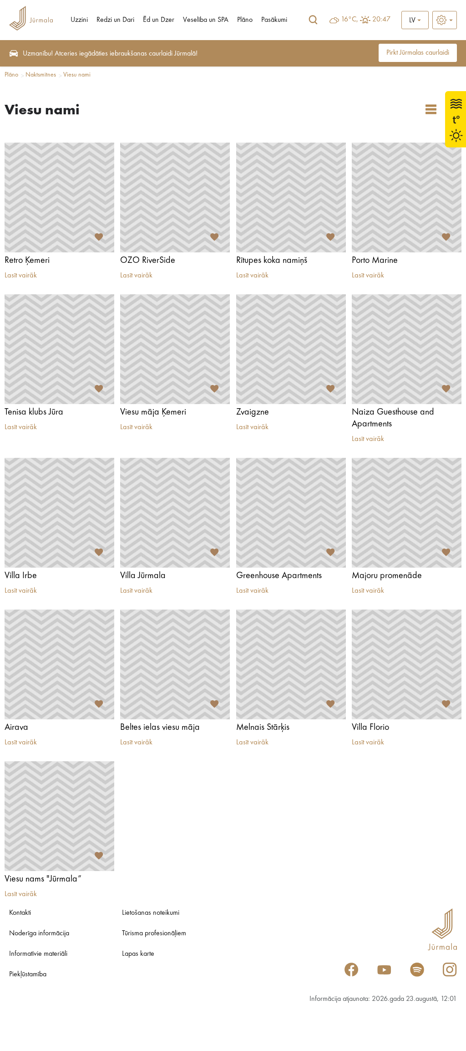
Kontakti (20, 913)
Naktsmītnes (40, 75)
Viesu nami (77, 75)
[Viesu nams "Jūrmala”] (59, 816)
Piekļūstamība (27, 974)
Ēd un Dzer (158, 20)
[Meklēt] (313, 20)
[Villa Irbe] (59, 513)
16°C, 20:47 (365, 19)
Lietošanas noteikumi (150, 913)
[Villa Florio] (406, 664)
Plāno (245, 20)
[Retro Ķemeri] (59, 197)
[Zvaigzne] (291, 349)
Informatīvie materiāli (38, 954)
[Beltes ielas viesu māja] (175, 664)
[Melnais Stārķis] (291, 664)
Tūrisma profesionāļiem (154, 933)
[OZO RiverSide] (175, 197)
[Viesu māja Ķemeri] (175, 349)
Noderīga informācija (39, 933)
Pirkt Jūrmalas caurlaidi (417, 52)
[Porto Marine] (406, 197)
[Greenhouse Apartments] (291, 513)
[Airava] (59, 664)
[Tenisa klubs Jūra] (59, 349)
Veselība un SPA (205, 20)
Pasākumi (274, 20)
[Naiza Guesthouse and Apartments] (406, 349)
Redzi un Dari (115, 20)
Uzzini (79, 20)
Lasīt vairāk (21, 275)
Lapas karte (138, 954)
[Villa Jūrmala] (175, 513)
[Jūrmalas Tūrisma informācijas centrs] (31, 20)
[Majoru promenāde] (406, 513)
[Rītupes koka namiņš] (291, 197)
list (431, 109)
